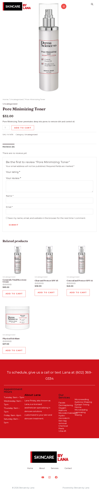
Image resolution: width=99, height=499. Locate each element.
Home (5, 99)
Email (9, 207)
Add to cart (22, 127)
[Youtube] (43, 477)
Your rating (13, 172)
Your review (13, 178)
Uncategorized (16, 99)
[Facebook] (75, 6)
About (42, 468)
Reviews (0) (8, 146)
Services (54, 468)
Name (10, 196)
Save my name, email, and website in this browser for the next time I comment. (47, 218)
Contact (68, 468)
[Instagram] (70, 6)
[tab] (8, 146)
